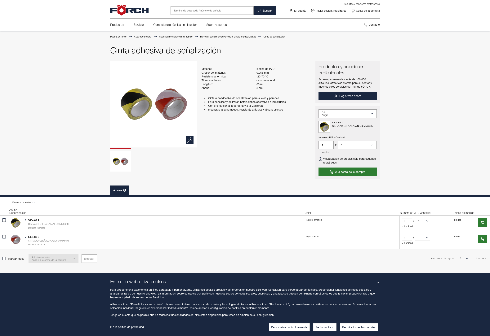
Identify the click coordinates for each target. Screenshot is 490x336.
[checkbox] (4, 220)
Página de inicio (118, 36)
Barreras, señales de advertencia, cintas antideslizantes (228, 36)
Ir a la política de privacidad (127, 327)
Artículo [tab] (119, 190)
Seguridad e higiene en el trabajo (176, 36)
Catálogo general (143, 36)
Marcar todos (16, 258)
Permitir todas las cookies (359, 327)
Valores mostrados (22, 202)
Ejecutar (89, 258)
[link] (298, 10)
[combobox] (349, 114)
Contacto (374, 24)
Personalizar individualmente (289, 327)
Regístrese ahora (350, 96)
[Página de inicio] (129, 10)
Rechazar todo (324, 327)
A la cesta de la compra (349, 171)
